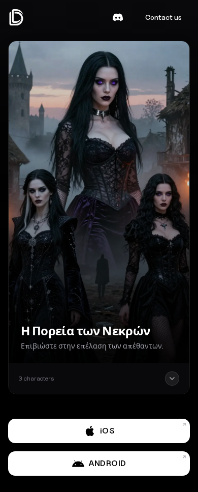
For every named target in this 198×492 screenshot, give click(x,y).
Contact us (163, 17)
